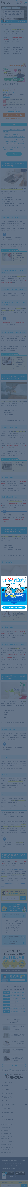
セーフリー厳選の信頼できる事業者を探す (14, 607)
